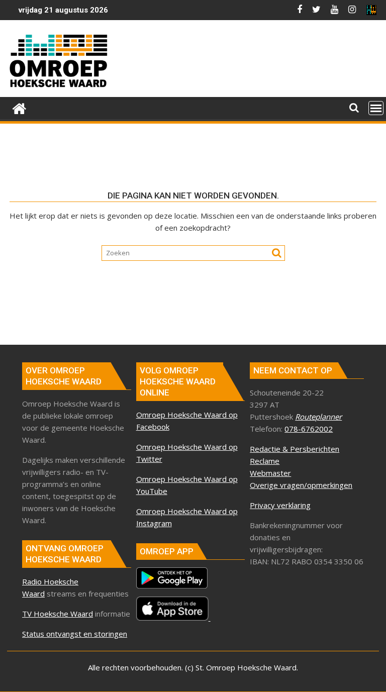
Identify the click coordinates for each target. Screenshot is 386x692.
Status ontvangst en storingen (74, 634)
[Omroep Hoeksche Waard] (19, 107)
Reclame (264, 461)
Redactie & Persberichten (294, 449)
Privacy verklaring (280, 505)
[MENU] (375, 108)
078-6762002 (308, 429)
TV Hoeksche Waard (57, 614)
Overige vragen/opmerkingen (301, 485)
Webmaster (270, 473)
